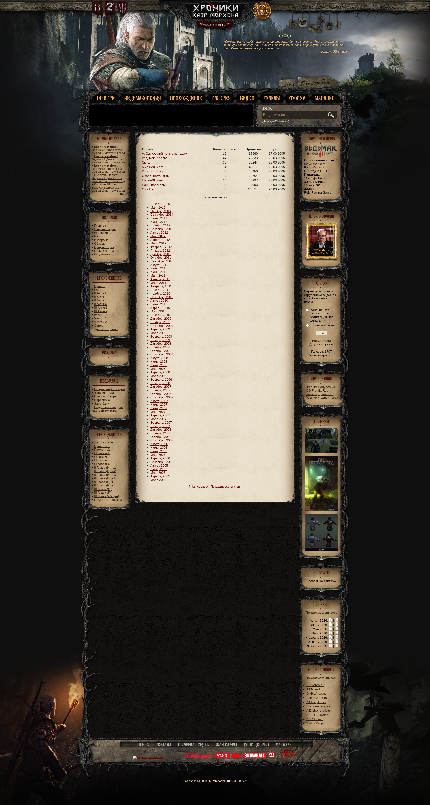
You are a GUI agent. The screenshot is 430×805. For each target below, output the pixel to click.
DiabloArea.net (316, 693)
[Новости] (330, 620)
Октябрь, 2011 (160, 257)
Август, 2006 (159, 444)
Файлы (272, 98)
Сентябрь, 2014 (161, 214)
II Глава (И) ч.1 (105, 467)
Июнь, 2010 (158, 304)
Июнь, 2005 (158, 469)
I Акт (97, 289)
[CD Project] (198, 757)
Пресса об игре (105, 396)
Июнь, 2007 (158, 408)
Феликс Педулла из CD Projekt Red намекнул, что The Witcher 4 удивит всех (322, 392)
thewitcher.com (314, 164)
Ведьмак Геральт (154, 158)
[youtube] (329, 22)
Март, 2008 (158, 376)
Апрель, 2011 (160, 279)
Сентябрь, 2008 (161, 354)
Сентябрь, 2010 (161, 297)
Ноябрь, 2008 (160, 347)
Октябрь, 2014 (160, 211)
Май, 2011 (157, 275)
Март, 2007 (158, 419)
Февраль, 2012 (161, 247)
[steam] (316, 22)
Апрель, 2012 (160, 239)
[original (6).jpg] (321, 549)
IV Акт (98, 314)
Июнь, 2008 (158, 365)
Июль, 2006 (158, 447)
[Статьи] (337, 620)
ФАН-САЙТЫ (226, 744)
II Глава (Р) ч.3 (105, 485)
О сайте (148, 189)
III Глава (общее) (106, 496)
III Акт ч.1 (101, 307)
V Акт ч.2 (100, 322)
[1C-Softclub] (236, 757)
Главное (100, 225)
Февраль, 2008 (161, 379)
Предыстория (104, 247)
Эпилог (99, 325)
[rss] (321, 17)
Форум (297, 98)
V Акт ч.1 (100, 318)
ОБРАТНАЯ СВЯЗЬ (193, 744)
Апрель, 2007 (160, 415)
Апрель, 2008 (160, 372)
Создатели (102, 254)
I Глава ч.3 (102, 460)
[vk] (292, 22)
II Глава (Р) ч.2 (105, 482)
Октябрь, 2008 (160, 351)
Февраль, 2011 (161, 286)
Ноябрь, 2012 (160, 225)
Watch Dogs (314, 723)
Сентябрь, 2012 (161, 229)
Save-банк (101, 403)
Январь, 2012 (160, 250)
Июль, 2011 (158, 268)
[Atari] (222, 757)
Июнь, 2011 (158, 272)
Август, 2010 (159, 300)
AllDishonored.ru (318, 710)
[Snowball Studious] (254, 757)
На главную (199, 486)
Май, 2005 (158, 472)
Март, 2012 (158, 243)
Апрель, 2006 (160, 458)
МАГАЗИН (284, 744)
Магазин (325, 98)
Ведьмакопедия (142, 98)
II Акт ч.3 (100, 300)
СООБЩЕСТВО (256, 744)
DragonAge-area (318, 706)
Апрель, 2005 (160, 476)
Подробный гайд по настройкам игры (107, 408)
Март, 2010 (158, 311)
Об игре (106, 98)
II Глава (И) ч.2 (105, 471)
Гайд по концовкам (108, 500)
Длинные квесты (106, 442)
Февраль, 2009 (161, 336)
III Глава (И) (103, 489)
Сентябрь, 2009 (161, 325)
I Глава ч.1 (102, 453)
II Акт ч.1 (100, 293)
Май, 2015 (158, 207)
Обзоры (99, 243)
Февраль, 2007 (161, 422)
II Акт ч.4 (100, 304)
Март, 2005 (158, 480)
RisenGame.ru (316, 698)
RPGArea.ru (315, 685)
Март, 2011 (158, 282)
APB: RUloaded (317, 715)
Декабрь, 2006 (160, 429)
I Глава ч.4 (102, 464)
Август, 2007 (159, 401)
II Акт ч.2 (100, 297)
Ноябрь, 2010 (160, 293)
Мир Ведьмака (152, 167)
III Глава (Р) (102, 492)
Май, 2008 (158, 368)
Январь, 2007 (160, 426)
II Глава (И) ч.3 (105, 474)
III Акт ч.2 (101, 311)
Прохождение (186, 98)
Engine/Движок (152, 180)
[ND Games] (271, 757)
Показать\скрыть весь (321, 612)
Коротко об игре (154, 171)
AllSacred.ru (315, 689)
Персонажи (102, 400)
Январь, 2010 (160, 315)
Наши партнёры (154, 185)
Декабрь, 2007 (160, 386)
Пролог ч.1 (102, 446)
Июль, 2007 (158, 404)
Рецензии (101, 233)
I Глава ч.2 (102, 456)
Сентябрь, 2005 (161, 462)
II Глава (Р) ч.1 (105, 478)
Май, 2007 (158, 411)
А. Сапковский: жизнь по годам (164, 153)
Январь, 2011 (160, 290)
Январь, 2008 (160, 383)
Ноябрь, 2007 (160, 390)
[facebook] (337, 22)
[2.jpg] (321, 510)
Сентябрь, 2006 (161, 440)
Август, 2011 (159, 265)
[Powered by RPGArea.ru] (287, 757)
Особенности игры (155, 176)
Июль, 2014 (158, 218)
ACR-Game (314, 719)
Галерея (221, 98)
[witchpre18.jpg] (321, 452)
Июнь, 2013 (158, 222)
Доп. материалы (106, 329)
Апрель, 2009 (160, 329)
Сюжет (147, 162)
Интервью (101, 240)
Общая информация (109, 389)
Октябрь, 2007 (160, 394)
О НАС (144, 744)
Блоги (98, 236)
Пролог (99, 286)
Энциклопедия (105, 229)
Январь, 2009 (160, 340)
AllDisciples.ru (316, 702)
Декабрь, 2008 (160, 343)
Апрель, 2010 (160, 308)
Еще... (122, 194)
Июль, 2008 (158, 361)
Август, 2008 (159, 358)
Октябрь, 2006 (160, 437)
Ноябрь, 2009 (160, 322)
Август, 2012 (159, 232)
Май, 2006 (158, 454)
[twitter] (302, 22)
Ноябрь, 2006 (160, 433)
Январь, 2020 (160, 204)
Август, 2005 (159, 465)
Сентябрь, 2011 (161, 261)
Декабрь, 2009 (160, 318)
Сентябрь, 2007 (161, 397)
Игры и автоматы (106, 250)
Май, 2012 (158, 236)
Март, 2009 (158, 333)
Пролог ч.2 (102, 449)
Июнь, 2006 (158, 451)
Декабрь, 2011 (160, 254)
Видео (247, 98)
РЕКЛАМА (163, 744)
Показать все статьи (225, 486)
